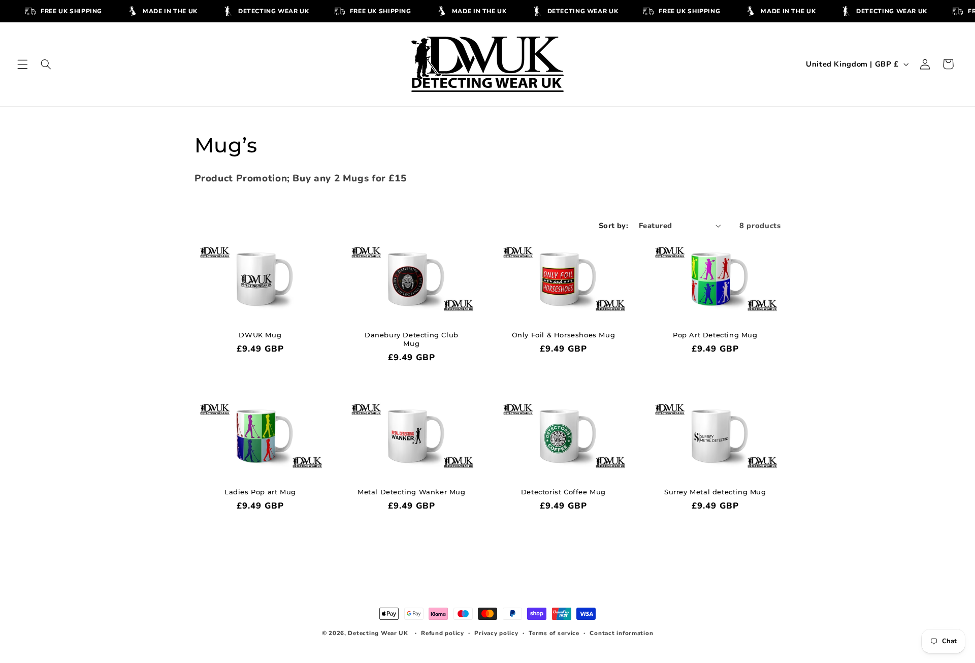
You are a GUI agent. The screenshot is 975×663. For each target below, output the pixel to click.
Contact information (621, 633)
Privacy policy (496, 633)
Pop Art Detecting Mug (715, 335)
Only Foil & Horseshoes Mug (563, 335)
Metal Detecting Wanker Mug (412, 491)
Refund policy (442, 633)
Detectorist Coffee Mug (563, 491)
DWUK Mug (260, 335)
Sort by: (613, 225)
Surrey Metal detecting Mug (715, 491)
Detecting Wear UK (378, 633)
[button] (22, 64)
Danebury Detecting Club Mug (412, 339)
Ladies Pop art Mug (260, 491)
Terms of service (554, 633)
